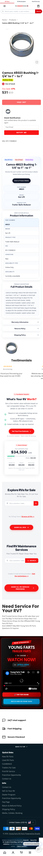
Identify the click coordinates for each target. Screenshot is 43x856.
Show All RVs (20, 527)
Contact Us (6, 778)
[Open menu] (30, 852)
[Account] (13, 852)
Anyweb (26, 840)
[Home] (22, 6)
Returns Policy (19, 329)
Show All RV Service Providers (20, 588)
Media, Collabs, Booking (12, 813)
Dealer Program (8, 794)
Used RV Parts (8, 760)
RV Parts (7, 1)
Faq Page (6, 802)
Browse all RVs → (28, 517)
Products (12, 20)
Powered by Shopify (32, 834)
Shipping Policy (20, 335)
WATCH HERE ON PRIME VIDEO (21, 701)
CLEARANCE (7, 764)
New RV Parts (7, 756)
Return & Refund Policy (12, 805)
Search (38, 11)
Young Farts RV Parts (17, 834)
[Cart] (38, 6)
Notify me (21, 132)
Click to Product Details (21, 180)
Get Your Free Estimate (20, 431)
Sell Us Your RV (8, 791)
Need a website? (22, 846)
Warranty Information (20, 322)
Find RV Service (36, 1)
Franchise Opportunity (11, 775)
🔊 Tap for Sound (21, 694)
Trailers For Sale (9, 767)
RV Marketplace (21, 1)
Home (4, 20)
